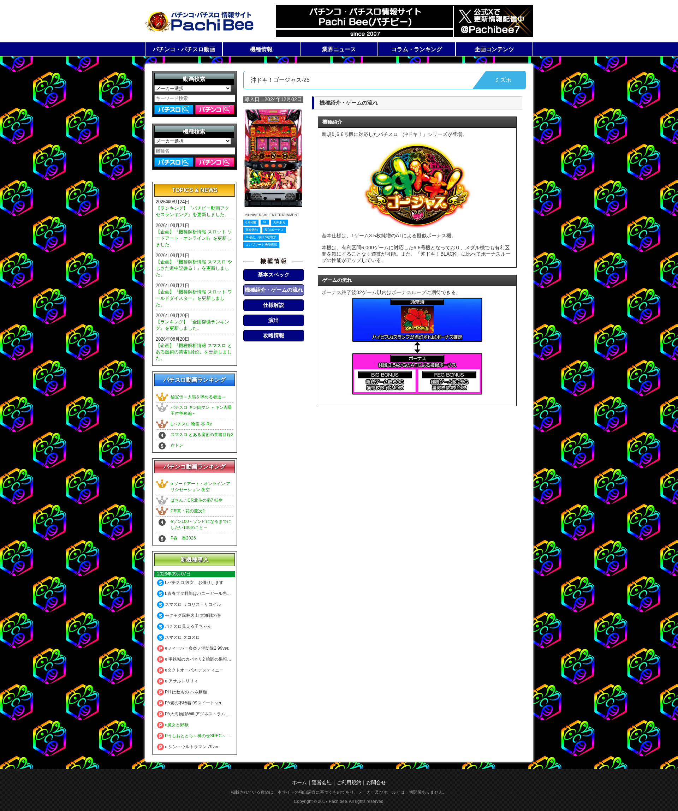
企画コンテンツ (494, 49)
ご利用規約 (349, 782)
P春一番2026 (183, 538)
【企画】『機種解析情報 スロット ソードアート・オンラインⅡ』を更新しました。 (194, 238)
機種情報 (261, 49)
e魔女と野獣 (176, 724)
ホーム (299, 782)
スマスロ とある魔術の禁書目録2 (202, 434)
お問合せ (376, 782)
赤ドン (177, 445)
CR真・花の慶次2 (188, 510)
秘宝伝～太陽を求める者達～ (198, 396)
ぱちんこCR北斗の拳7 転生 (197, 500)
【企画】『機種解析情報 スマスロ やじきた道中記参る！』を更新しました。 (194, 268)
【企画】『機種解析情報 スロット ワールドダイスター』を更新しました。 (194, 298)
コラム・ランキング (416, 49)
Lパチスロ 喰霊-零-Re (191, 424)
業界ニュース (339, 49)
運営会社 (322, 782)
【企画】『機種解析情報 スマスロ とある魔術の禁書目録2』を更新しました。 (194, 352)
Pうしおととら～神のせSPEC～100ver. (202, 735)
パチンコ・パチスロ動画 (184, 49)
